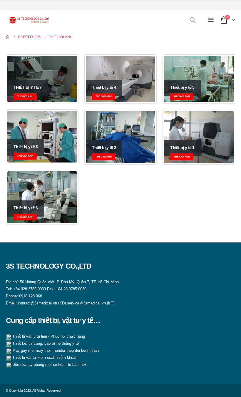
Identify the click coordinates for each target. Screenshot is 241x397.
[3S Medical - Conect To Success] (28, 20)
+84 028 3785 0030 (29, 289)
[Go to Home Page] (8, 37)
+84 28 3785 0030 (71, 289)
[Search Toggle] (193, 20)
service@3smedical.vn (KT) (90, 303)
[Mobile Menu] (211, 20)
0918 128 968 (30, 296)
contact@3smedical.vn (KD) (42, 303)
